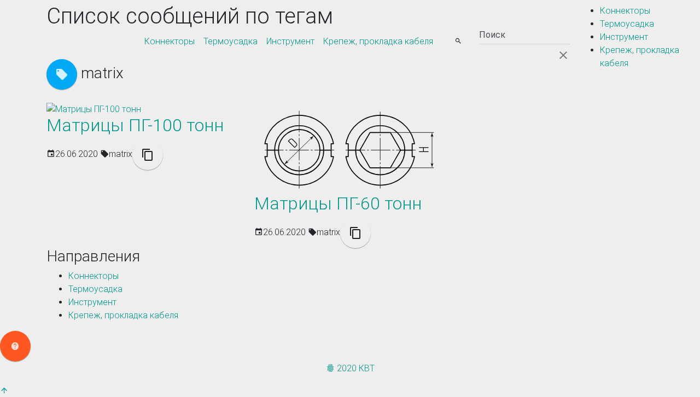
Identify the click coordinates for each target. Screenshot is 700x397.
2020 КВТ (355, 368)
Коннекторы (169, 41)
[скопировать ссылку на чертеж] (147, 154)
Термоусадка (230, 41)
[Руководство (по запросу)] (15, 346)
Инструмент (290, 41)
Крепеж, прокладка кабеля (378, 41)
